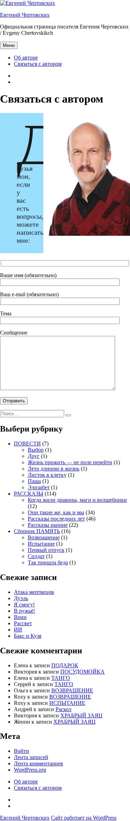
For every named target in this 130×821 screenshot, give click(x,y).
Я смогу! (24, 604)
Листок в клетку (47, 475)
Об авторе (26, 58)
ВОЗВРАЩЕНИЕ (72, 690)
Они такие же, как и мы (56, 512)
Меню (9, 45)
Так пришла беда (48, 562)
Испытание (41, 544)
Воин (20, 617)
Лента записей (31, 757)
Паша (34, 481)
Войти (21, 751)
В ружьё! (24, 611)
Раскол (63, 709)
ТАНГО (60, 678)
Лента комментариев (38, 763)
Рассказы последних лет (56, 519)
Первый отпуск (46, 550)
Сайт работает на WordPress (83, 818)
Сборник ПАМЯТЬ (37, 531)
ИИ (18, 630)
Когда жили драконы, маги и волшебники (77, 500)
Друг (34, 456)
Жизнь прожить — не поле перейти (70, 462)
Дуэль (21, 598)
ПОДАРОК (64, 665)
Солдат (36, 556)
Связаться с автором (38, 64)
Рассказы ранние (48, 525)
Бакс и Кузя (27, 636)
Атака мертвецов (34, 592)
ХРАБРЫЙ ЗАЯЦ (81, 715)
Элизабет (39, 487)
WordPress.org (30, 770)
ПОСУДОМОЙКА (82, 672)
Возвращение (44, 537)
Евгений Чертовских (25, 15)
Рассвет (23, 623)
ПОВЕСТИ (27, 443)
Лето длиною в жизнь (53, 469)
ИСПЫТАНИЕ (67, 703)
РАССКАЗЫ (28, 494)
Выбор (36, 450)
